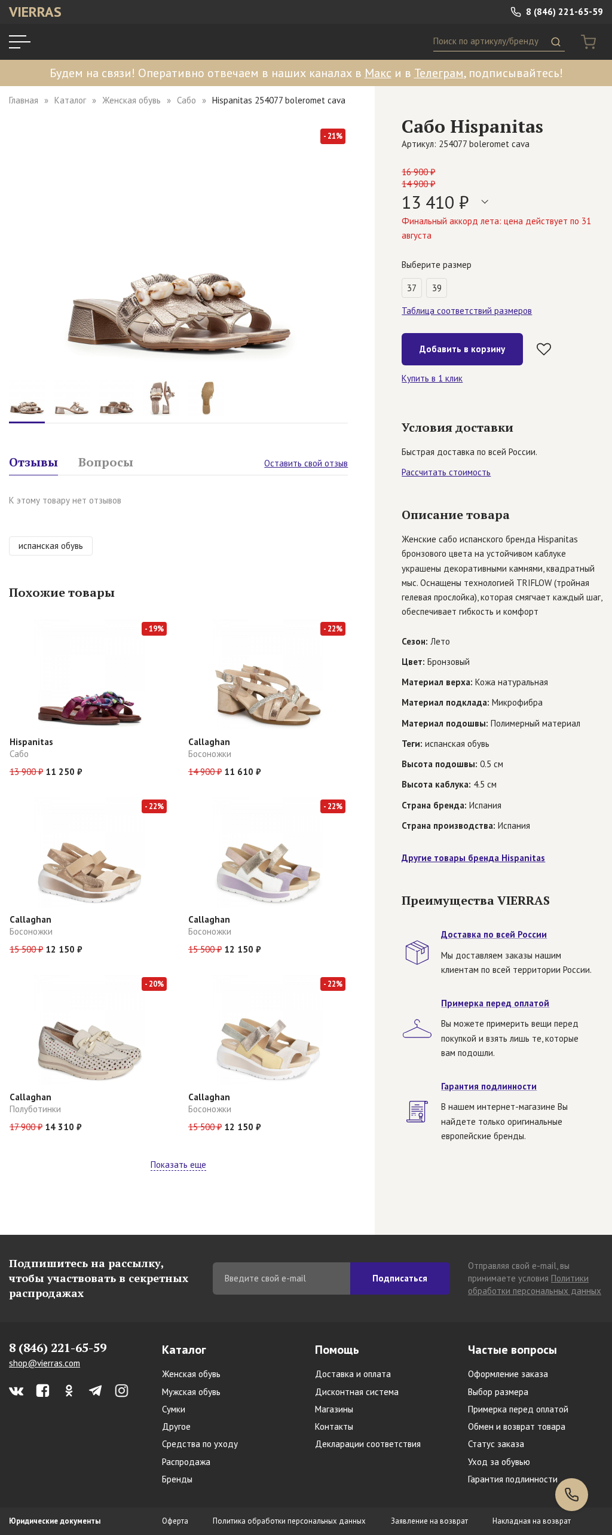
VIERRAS (35, 11)
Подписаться (399, 1278)
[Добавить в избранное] (544, 349)
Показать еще (178, 1164)
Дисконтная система (357, 1391)
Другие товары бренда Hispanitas (473, 857)
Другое (176, 1426)
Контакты (334, 1426)
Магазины (334, 1409)
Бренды (177, 1479)
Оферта (175, 1521)
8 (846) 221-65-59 (563, 11)
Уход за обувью (499, 1461)
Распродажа (186, 1461)
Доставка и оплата (353, 1374)
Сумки (173, 1409)
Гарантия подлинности (513, 1479)
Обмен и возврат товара (516, 1426)
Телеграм (439, 73)
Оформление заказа (508, 1374)
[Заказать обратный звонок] (571, 1494)
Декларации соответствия (368, 1443)
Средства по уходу (200, 1443)
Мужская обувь (191, 1391)
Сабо (186, 100)
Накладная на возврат (531, 1521)
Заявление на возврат (429, 1521)
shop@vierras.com (44, 1363)
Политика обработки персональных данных (289, 1521)
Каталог (70, 100)
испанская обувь (51, 545)
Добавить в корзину (462, 349)
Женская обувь (131, 100)
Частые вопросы (512, 1349)
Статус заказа (496, 1443)
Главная (23, 100)
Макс (378, 73)
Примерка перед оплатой (518, 1409)
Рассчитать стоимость (446, 472)
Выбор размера (498, 1391)
